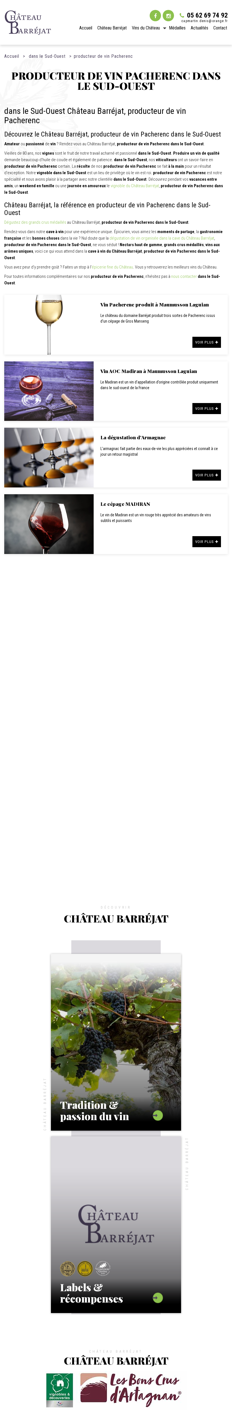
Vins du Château (146, 28)
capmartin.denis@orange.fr (204, 21)
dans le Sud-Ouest (47, 56)
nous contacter (184, 276)
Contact (220, 28)
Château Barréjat (112, 28)
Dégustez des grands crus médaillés (35, 222)
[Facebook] (155, 15)
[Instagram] (168, 15)
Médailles (177, 28)
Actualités (199, 28)
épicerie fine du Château (112, 267)
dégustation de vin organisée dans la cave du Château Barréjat (161, 238)
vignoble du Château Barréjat (135, 185)
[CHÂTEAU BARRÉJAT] (27, 22)
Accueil (85, 28)
